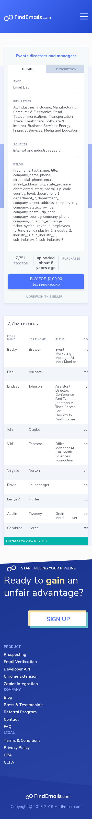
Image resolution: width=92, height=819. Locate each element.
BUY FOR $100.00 (46, 281)
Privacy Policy (17, 747)
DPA (8, 755)
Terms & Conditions (22, 740)
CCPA (9, 762)
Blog (8, 697)
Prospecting (15, 654)
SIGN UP (58, 619)
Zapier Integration (21, 683)
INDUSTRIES (22, 101)
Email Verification (20, 661)
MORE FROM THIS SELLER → (46, 296)
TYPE (17, 81)
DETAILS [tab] (28, 69)
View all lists (20, 39)
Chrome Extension (21, 676)
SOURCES (20, 144)
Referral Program (20, 711)
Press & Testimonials (23, 704)
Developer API (17, 669)
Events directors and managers (46, 55)
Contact (11, 719)
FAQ (8, 726)
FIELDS (18, 164)
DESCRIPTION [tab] (66, 69)
